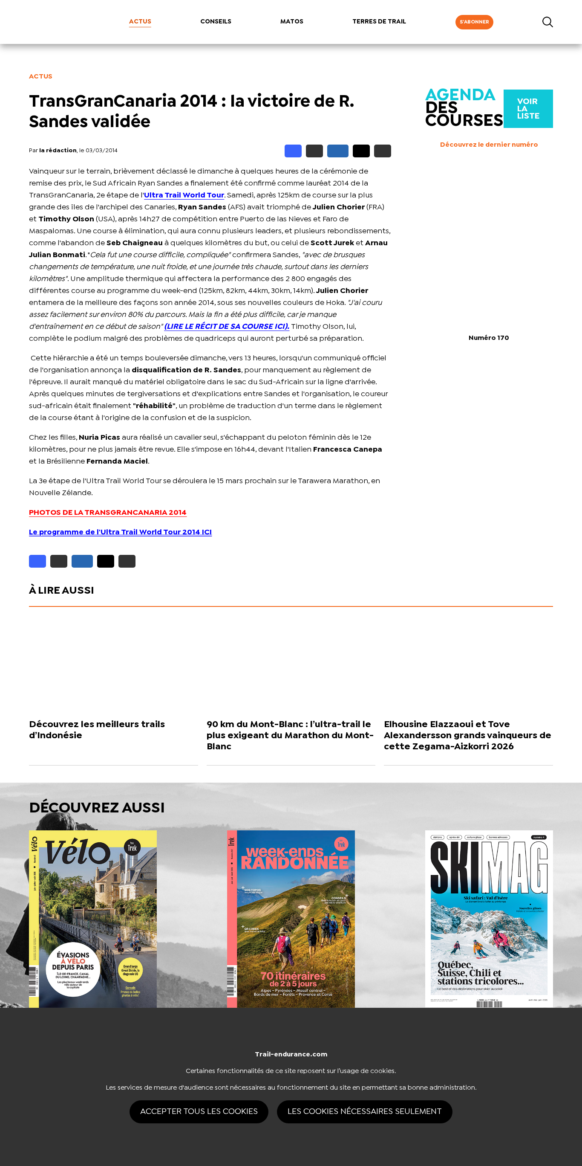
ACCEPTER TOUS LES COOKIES (199, 1111)
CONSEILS (215, 21)
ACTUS (140, 21)
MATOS (291, 21)
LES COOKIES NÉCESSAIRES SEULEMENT (365, 1111)
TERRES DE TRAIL (379, 21)
